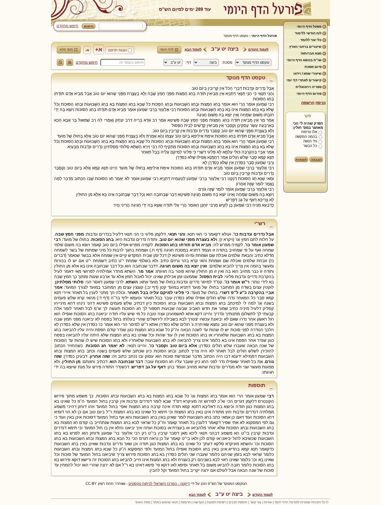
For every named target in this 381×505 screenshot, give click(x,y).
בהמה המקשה (306, 136)
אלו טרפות (309, 132)
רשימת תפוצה (216, 502)
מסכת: (227, 62)
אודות (268, 502)
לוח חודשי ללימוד (308, 33)
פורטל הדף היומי (264, 36)
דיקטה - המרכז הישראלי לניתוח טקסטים (159, 484)
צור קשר (255, 502)
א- (87, 50)
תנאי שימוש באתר (165, 502)
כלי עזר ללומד (311, 40)
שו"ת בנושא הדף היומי (304, 60)
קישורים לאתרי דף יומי (304, 80)
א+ (98, 49)
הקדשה (198, 502)
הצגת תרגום (117, 50)
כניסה (320, 102)
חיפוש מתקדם (67, 26)
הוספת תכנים (238, 502)
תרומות (186, 502)
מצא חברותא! (311, 53)
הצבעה (316, 160)
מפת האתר (142, 502)
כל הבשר (310, 146)
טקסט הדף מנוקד (235, 36)
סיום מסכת (313, 67)
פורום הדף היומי (309, 94)
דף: (188, 62)
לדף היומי (166, 49)
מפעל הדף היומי (309, 27)
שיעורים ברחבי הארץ (305, 47)
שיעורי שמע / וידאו (307, 73)
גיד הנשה (310, 141)
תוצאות (301, 160)
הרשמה (307, 102)
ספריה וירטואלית (309, 87)
